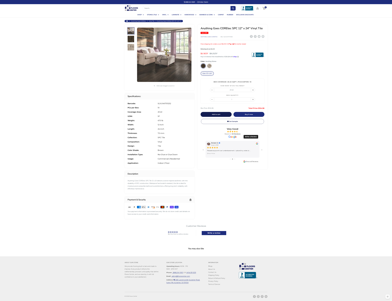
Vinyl (164, 15)
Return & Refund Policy (216, 278)
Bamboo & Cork (206, 15)
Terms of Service (214, 284)
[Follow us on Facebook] (254, 296)
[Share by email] (263, 36)
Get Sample (233, 121)
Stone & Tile (152, 15)
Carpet (221, 15)
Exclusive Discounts (245, 15)
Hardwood (189, 15)
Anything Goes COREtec (138, 21)
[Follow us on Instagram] (258, 296)
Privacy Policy (213, 281)
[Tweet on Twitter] (259, 36)
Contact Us (212, 272)
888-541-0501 (190, 2)
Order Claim (203, 2)
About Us (211, 269)
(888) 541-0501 (177, 272)
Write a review (213, 233)
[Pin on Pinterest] (255, 36)
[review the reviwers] (257, 144)
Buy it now (249, 114)
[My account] (258, 8)
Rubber (230, 15)
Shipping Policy (213, 275)
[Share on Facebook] (251, 36)
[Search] (233, 8)
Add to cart (216, 114)
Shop (139, 15)
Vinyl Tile (151, 21)
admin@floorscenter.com (180, 276)
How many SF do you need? (232, 85)
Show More (211, 153)
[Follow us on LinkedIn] (266, 296)
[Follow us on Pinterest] (262, 296)
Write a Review (251, 137)
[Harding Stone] (203, 65)
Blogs (210, 266)
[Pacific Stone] (209, 65)
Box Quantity (232, 95)
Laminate (175, 15)
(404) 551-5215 (191, 272)
